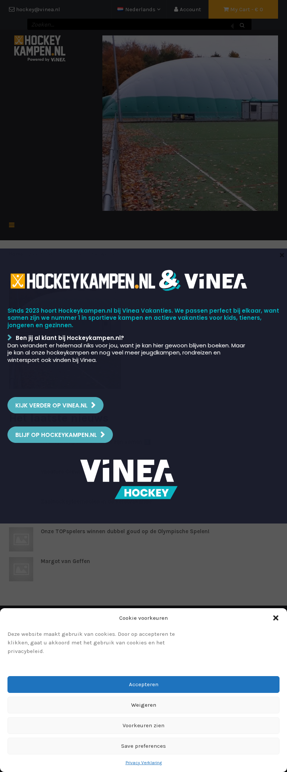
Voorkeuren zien (143, 725)
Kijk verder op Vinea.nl (51, 405)
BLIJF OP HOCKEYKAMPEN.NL (56, 435)
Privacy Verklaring (144, 762)
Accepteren (143, 684)
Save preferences (143, 746)
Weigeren (143, 704)
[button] (276, 618)
